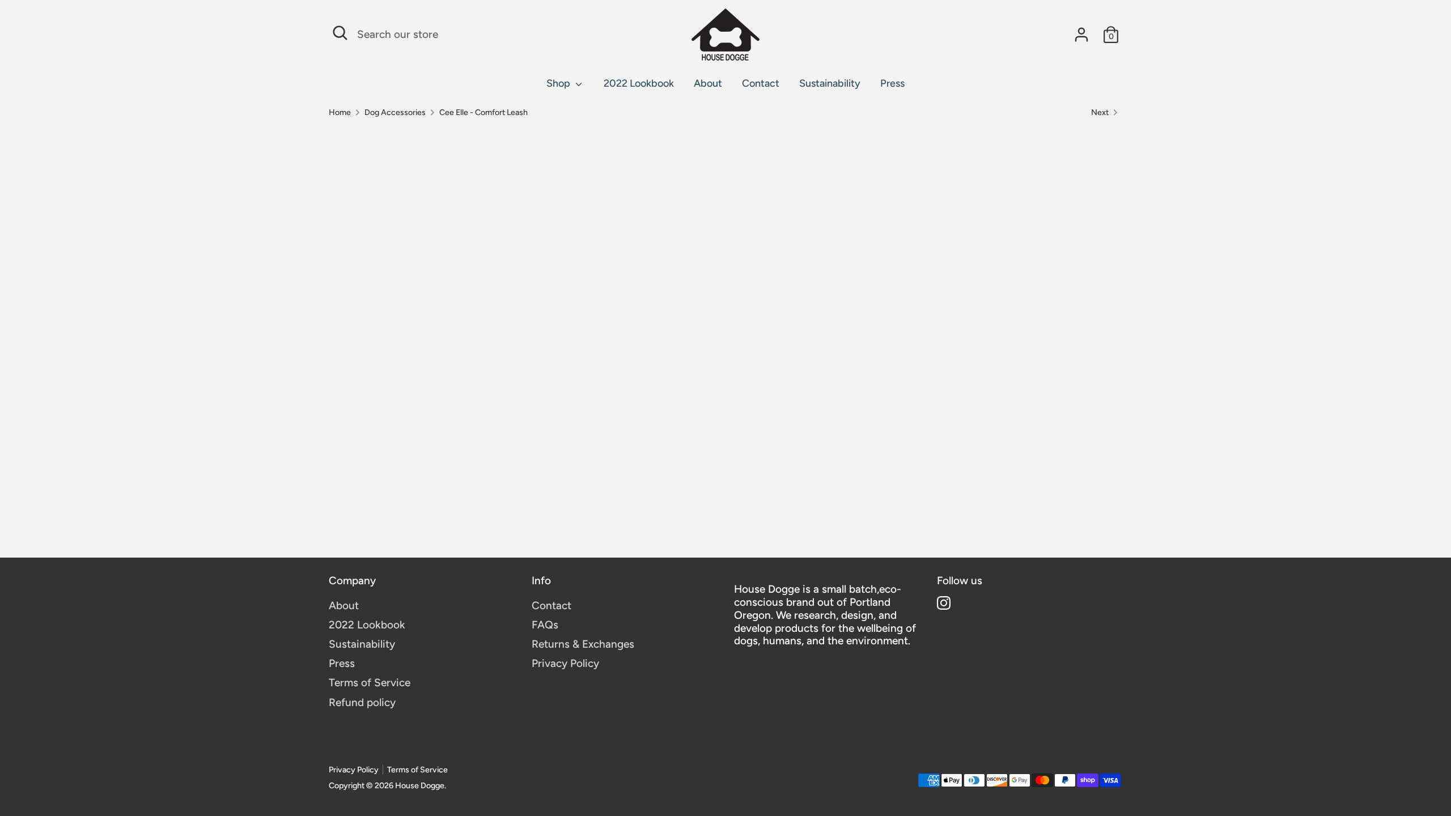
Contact (760, 83)
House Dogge (419, 785)
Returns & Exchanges (583, 644)
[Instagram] (944, 603)
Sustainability (829, 83)
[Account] (1081, 34)
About (708, 83)
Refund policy (362, 702)
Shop (559, 83)
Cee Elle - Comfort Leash (483, 112)
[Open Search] (340, 33)
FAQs (545, 624)
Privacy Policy (565, 663)
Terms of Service (369, 682)
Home (340, 112)
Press (892, 83)
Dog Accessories (395, 112)
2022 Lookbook (639, 83)
